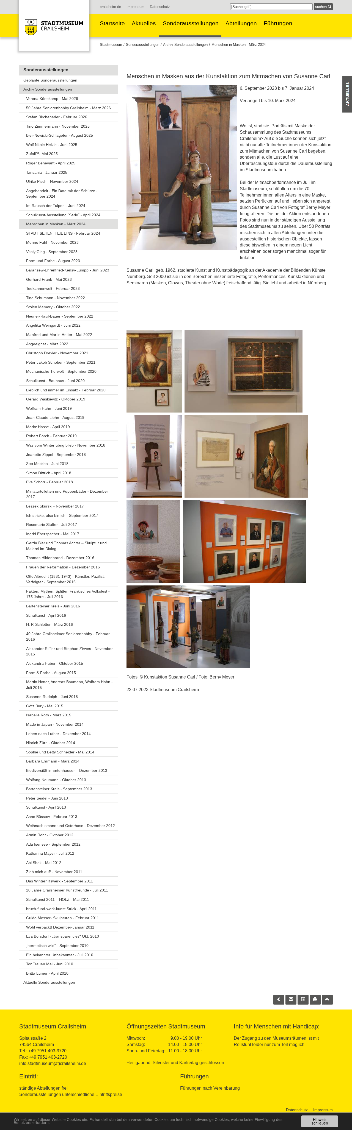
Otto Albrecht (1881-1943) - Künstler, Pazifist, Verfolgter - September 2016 (65, 579)
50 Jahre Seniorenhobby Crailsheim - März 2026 (68, 108)
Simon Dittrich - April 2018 (48, 473)
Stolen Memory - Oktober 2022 (53, 307)
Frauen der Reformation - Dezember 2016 (63, 567)
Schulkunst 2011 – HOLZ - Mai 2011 (57, 899)
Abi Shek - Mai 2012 (43, 862)
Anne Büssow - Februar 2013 (51, 816)
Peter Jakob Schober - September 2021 (60, 362)
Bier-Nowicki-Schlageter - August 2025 (59, 135)
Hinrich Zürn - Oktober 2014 (50, 743)
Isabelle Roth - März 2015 (48, 715)
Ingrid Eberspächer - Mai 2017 (52, 534)
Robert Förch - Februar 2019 (51, 436)
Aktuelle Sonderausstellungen (49, 982)
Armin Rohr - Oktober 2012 (49, 835)
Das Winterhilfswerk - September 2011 (59, 881)
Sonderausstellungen (191, 23)
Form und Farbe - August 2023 (53, 261)
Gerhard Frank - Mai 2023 (49, 279)
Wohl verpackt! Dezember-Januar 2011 (60, 927)
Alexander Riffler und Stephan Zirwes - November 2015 (69, 651)
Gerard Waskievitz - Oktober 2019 (55, 399)
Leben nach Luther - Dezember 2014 (58, 733)
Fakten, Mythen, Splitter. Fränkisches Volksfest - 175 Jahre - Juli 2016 (68, 594)
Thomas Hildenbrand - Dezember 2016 (60, 558)
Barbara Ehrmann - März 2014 (52, 761)
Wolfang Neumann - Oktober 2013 (56, 780)
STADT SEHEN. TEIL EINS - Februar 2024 (63, 233)
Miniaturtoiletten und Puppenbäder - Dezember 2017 (67, 494)
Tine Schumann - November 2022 (55, 298)
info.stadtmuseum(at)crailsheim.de (52, 1063)
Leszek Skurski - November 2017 (55, 506)
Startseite (112, 23)
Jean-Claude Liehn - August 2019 (55, 417)
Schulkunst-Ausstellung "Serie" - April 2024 (63, 215)
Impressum (135, 7)
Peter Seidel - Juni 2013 (47, 798)
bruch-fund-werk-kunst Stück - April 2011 (61, 909)
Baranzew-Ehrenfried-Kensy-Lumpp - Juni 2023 (67, 270)
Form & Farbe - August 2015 (51, 673)
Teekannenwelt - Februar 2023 (53, 288)
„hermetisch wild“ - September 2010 (57, 945)
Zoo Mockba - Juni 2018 (47, 463)
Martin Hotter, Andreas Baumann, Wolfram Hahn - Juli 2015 (69, 685)
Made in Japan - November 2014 (55, 724)
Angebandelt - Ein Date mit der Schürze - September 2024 (62, 194)
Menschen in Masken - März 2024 (238, 45)
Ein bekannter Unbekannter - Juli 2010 (59, 955)
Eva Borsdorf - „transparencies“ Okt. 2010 (62, 936)
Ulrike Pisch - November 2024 (52, 181)
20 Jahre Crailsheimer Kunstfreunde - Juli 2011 (67, 890)
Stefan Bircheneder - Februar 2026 (56, 117)
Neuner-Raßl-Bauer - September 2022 (59, 316)
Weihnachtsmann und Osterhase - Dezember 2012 (70, 825)
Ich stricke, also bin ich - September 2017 (62, 515)
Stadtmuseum (111, 45)
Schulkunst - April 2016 (46, 615)
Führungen (278, 23)
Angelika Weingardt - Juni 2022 (53, 325)
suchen (321, 7)
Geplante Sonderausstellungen (50, 80)
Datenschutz (160, 7)
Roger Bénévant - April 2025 (50, 163)
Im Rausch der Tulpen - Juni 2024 (55, 205)
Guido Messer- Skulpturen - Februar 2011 (62, 918)
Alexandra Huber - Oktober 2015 (54, 663)
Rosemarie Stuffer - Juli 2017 (51, 524)
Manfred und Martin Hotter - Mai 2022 (59, 334)
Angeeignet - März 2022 (47, 344)
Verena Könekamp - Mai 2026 (52, 98)
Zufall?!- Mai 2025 (42, 154)
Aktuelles (144, 23)
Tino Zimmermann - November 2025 (58, 126)
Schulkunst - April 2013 (46, 807)
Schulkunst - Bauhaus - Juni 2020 (55, 380)
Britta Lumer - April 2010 (47, 973)
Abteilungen (241, 23)
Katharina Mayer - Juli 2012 (50, 853)
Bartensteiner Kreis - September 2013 (59, 789)
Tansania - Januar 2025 (46, 172)
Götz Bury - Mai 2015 (44, 706)
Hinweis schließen (320, 1121)
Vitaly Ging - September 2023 (52, 251)
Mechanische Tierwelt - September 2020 (61, 371)
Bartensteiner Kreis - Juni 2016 (53, 606)
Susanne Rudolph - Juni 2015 (52, 696)
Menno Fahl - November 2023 (52, 242)
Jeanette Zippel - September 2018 (56, 454)
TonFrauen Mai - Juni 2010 (49, 964)
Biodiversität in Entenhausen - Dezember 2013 (66, 770)
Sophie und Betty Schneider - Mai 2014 (60, 752)
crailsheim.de (110, 7)
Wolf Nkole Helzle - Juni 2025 (51, 144)
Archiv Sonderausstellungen (185, 45)
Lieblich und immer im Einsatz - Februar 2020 (66, 390)
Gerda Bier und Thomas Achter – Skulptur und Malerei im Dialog (66, 546)
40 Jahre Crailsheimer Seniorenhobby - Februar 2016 (68, 637)
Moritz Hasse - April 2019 (48, 427)
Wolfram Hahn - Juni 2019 (49, 408)
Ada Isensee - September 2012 (53, 844)
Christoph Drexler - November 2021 (57, 353)
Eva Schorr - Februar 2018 (49, 482)
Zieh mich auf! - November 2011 (54, 872)
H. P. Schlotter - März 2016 (49, 624)
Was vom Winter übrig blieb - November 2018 (65, 445)
